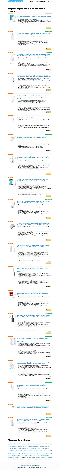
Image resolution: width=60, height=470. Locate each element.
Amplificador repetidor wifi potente (17, 450)
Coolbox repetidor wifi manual (20, 459)
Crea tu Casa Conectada (40, 1)
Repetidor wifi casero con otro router (19, 446)
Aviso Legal (22, 465)
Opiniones (31, 1)
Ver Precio (48, 27)
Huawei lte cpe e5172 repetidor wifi (15, 452)
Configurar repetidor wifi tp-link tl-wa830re (37, 446)
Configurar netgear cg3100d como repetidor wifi (18, 443)
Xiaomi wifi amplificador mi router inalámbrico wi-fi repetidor (38, 450)
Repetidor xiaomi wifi (32, 459)
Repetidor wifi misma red (13, 453)
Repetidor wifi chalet (45, 455)
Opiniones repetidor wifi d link (29, 452)
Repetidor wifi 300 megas (35, 455)
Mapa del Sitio (38, 465)
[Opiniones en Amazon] (12, 62)
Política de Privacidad (32, 465)
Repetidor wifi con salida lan (30, 457)
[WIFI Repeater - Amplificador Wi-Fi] (12, 120)
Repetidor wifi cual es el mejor (22, 455)
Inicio (9, 4)
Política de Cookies (26, 465)
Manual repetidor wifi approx (34, 444)
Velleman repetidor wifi (23, 444)
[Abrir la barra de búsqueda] (51, 1)
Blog (48, 1)
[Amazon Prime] (49, 26)
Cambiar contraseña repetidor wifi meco (37, 443)
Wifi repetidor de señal (41, 459)
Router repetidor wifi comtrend (38, 453)
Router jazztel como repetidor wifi (29, 448)
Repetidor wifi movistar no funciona (15, 457)
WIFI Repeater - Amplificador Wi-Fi (25, 117)
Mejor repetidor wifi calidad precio (43, 452)
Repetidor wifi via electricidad (25, 453)
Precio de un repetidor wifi (41, 457)
